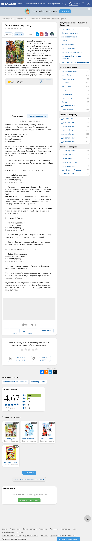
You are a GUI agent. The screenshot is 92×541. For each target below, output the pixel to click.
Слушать (18, 34)
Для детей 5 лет (68, 106)
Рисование (54, 529)
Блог (74, 529)
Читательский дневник (11, 535)
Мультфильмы (8, 532)
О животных (66, 86)
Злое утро (65, 40)
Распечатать (46, 331)
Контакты (72, 535)
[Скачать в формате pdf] (41, 34)
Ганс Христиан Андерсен (71, 170)
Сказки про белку (38, 382)
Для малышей (67, 119)
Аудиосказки (31, 3)
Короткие (65, 83)
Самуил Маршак (68, 174)
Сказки (21, 3)
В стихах (64, 90)
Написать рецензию (20, 358)
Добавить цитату (43, 358)
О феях (64, 102)
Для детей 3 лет (68, 122)
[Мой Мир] (50, 372)
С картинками (67, 109)
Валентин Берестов (13, 28)
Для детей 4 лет (68, 126)
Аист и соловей (67, 29)
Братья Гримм (67, 154)
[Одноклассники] (46, 372)
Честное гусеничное (69, 33)
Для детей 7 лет (68, 138)
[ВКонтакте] (42, 372)
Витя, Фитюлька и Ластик (71, 52)
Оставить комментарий (29, 500)
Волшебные (66, 75)
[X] (55, 372)
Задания (19, 532)
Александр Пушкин (69, 151)
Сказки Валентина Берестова (15, 382)
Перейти (65, 11)
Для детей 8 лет (68, 142)
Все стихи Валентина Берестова (75, 62)
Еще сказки (29, 473)
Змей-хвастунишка (69, 37)
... (64, 3)
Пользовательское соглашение (14, 539)
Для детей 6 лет (68, 134)
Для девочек (66, 98)
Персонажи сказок (30, 535)
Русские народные (69, 71)
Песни (25, 529)
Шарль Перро (67, 158)
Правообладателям (58, 535)
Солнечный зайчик (69, 48)
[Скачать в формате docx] (37, 34)
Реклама (44, 535)
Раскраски (43, 529)
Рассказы (42, 3)
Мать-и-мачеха (67, 44)
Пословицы (65, 529)
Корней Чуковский (69, 162)
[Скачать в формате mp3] (46, 34)
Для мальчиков (67, 94)
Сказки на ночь (67, 79)
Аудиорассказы (54, 3)
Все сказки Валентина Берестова (28, 479)
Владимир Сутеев (68, 166)
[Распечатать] (52, 34)
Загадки (33, 529)
